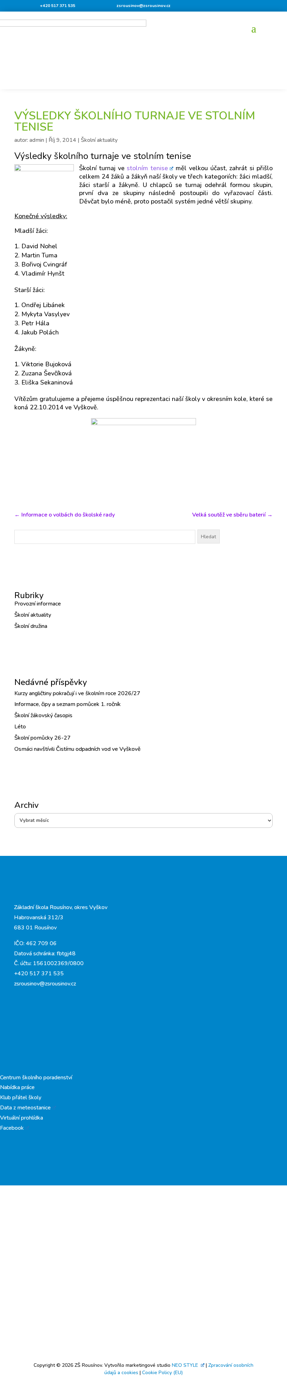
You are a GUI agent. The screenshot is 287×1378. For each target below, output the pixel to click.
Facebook (12, 1128)
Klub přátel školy (20, 1097)
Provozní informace (37, 604)
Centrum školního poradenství (36, 1077)
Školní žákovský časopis (43, 715)
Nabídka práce (17, 1087)
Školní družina (30, 626)
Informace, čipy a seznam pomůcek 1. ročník (67, 704)
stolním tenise (147, 168)
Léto (20, 726)
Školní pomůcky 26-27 (42, 738)
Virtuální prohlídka (21, 1118)
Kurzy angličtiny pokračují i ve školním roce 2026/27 (77, 693)
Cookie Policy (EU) (162, 1372)
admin (36, 140)
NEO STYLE (186, 1365)
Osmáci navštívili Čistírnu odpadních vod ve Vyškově (77, 749)
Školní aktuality (99, 140)
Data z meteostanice (25, 1108)
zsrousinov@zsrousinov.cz (143, 5)
